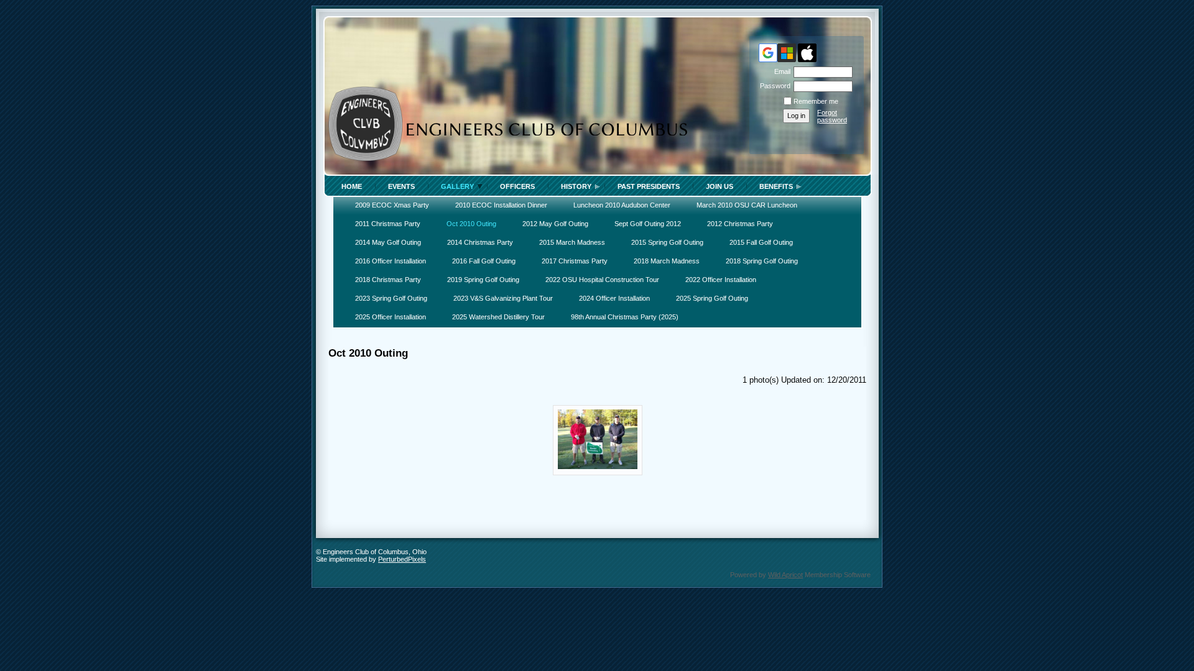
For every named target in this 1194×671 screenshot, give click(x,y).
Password (773, 85)
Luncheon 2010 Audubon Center (621, 205)
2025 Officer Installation (390, 317)
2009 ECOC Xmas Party (392, 205)
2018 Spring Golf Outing (762, 261)
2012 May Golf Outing (555, 223)
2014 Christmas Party (480, 242)
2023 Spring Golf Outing (391, 298)
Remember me (816, 101)
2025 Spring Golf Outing (712, 298)
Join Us (719, 186)
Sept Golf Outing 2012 (647, 223)
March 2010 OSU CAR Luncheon (746, 205)
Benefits (776, 186)
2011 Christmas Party (387, 223)
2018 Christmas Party (388, 279)
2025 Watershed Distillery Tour (498, 317)
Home (351, 186)
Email (780, 71)
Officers (517, 186)
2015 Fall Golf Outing (761, 242)
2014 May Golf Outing (388, 242)
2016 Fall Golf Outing (484, 261)
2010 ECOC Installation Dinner (501, 205)
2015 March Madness (572, 242)
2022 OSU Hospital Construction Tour (602, 279)
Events (401, 186)
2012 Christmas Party (740, 223)
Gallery (457, 186)
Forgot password (832, 116)
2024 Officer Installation (614, 298)
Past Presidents (649, 186)
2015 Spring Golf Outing (667, 242)
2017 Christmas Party (575, 261)
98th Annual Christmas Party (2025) (624, 317)
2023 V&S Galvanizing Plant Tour (503, 298)
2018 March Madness (667, 261)
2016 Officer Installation (390, 261)
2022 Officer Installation (720, 279)
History (576, 186)
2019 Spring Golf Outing (483, 279)
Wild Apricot (785, 574)
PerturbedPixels (402, 559)
